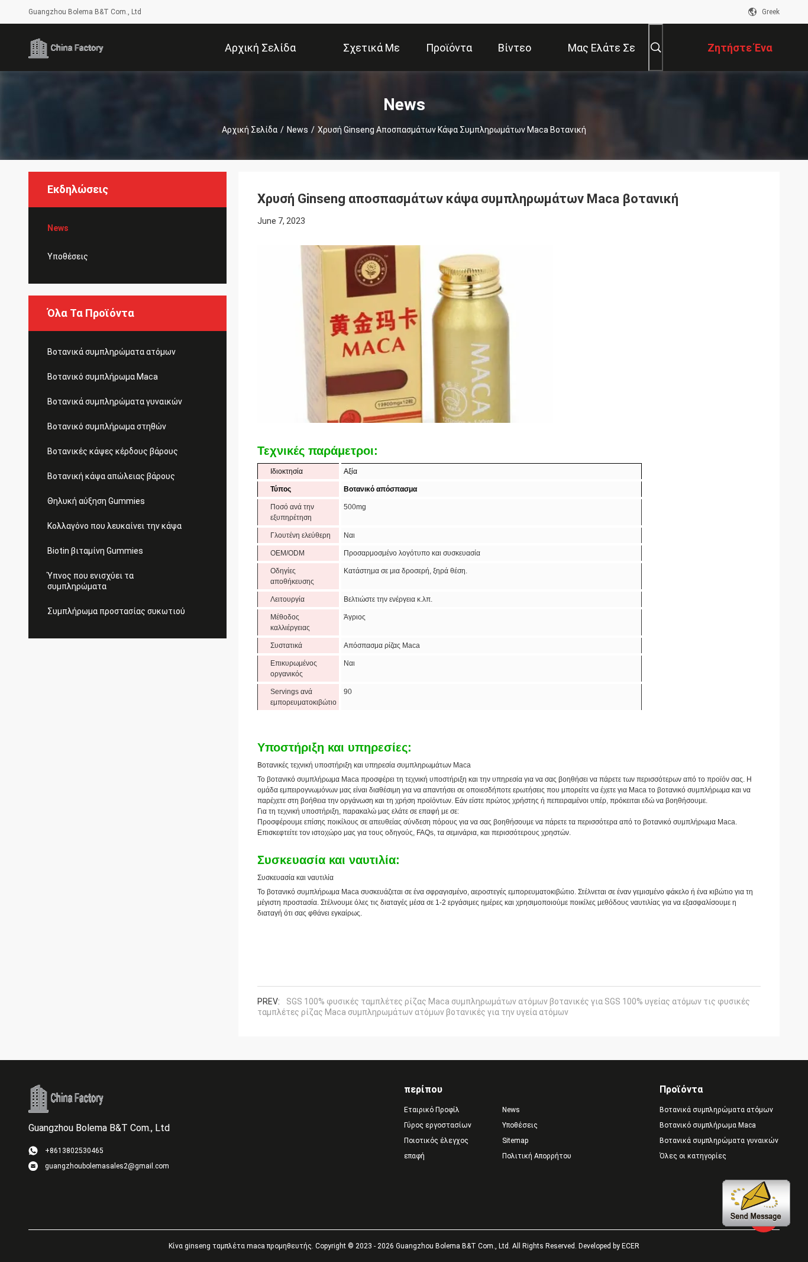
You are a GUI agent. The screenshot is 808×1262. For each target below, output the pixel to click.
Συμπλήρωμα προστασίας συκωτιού (116, 611)
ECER (630, 1246)
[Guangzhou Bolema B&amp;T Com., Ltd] (66, 47)
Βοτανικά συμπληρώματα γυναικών (114, 401)
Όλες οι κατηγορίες (693, 1156)
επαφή (414, 1156)
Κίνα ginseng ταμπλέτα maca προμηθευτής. (242, 1246)
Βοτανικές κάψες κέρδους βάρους (112, 451)
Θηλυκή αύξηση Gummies (96, 501)
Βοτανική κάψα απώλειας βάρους (111, 476)
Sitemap (515, 1140)
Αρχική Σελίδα (249, 129)
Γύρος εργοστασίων (437, 1125)
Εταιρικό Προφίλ (432, 1110)
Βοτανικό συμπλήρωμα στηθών (106, 426)
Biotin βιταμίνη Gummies (95, 550)
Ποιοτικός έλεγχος (436, 1140)
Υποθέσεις (67, 256)
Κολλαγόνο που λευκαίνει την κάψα (114, 526)
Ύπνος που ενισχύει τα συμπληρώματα (90, 581)
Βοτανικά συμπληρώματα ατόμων (111, 352)
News (297, 129)
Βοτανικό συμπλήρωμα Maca (102, 376)
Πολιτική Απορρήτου (536, 1156)
